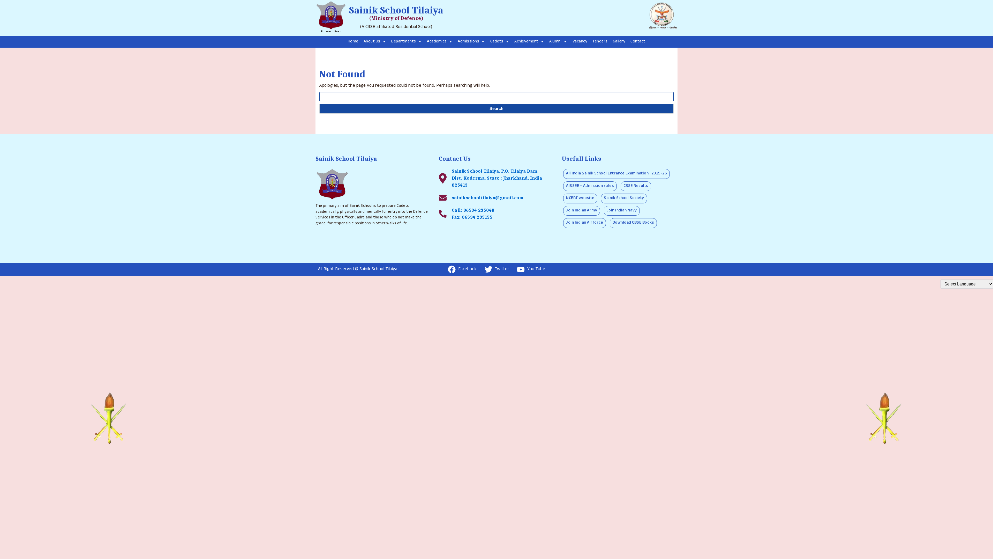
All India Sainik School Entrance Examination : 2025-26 (616, 173)
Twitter (502, 269)
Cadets (496, 41)
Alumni (555, 41)
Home (353, 41)
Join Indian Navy (622, 210)
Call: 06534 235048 (473, 210)
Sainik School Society (624, 198)
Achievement (526, 41)
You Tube (536, 269)
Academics (437, 41)
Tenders (600, 41)
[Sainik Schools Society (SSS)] (662, 18)
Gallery (619, 41)
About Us (372, 41)
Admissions (468, 41)
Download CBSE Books (633, 222)
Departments (403, 41)
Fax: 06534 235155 (472, 217)
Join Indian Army (581, 210)
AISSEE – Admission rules (590, 186)
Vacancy (580, 41)
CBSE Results (635, 186)
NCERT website (580, 198)
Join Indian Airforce (584, 222)
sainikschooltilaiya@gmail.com (488, 198)
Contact (637, 41)
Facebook (467, 269)
